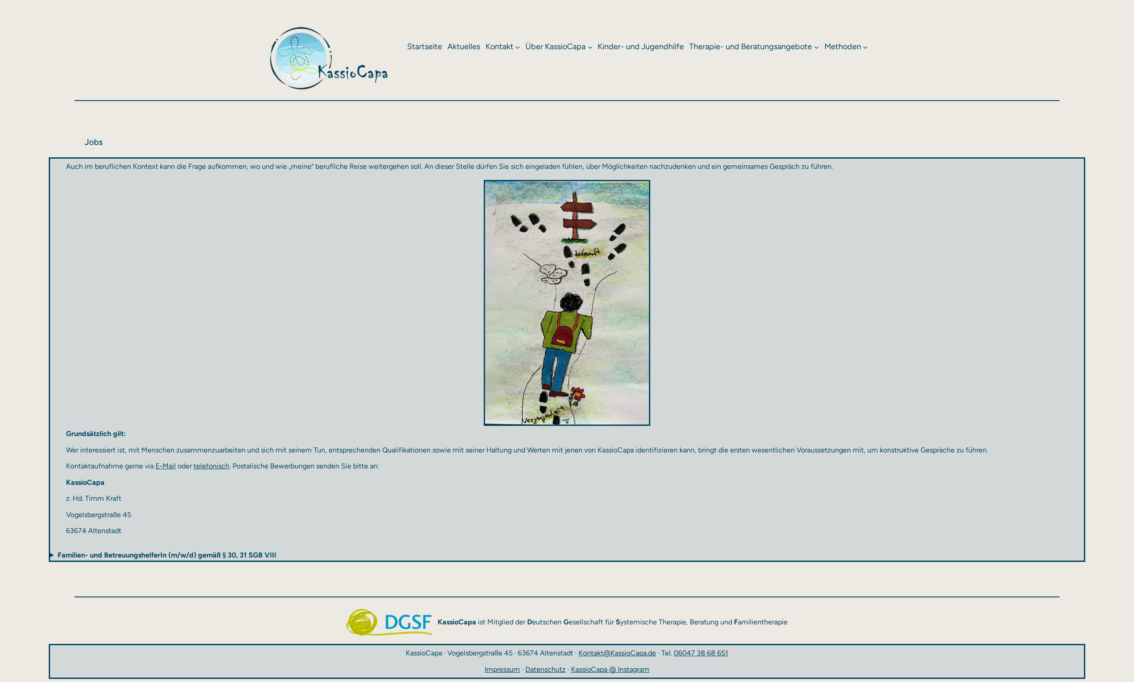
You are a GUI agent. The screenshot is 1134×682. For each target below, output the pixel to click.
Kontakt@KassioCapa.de (617, 653)
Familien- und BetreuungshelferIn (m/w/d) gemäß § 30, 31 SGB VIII (167, 555)
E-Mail (165, 466)
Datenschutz (545, 669)
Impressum (502, 669)
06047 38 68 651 (701, 653)
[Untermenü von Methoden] (865, 47)
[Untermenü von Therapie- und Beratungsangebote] (816, 47)
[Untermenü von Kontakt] (517, 47)
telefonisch (211, 466)
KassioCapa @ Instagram (610, 669)
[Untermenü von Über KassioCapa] (590, 47)
